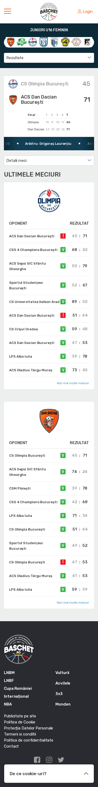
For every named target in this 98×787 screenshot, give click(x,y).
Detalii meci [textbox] (16, 160)
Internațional (16, 696)
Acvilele (62, 683)
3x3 (59, 693)
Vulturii (62, 672)
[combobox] (49, 58)
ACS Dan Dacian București (39, 99)
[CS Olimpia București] (33, 41)
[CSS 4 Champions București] (65, 41)
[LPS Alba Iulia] (76, 41)
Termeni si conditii (20, 734)
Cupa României (18, 688)
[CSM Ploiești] (55, 41)
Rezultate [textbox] (15, 57)
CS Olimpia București (44, 83)
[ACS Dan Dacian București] (11, 41)
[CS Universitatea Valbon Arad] (44, 41)
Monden (62, 704)
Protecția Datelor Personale (28, 728)
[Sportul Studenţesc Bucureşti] (87, 41)
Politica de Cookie (19, 722)
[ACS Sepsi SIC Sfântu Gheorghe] (22, 41)
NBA (8, 704)
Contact (11, 746)
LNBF (9, 680)
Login (88, 11)
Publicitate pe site (20, 716)
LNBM (9, 672)
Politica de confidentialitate (28, 740)
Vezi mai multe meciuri (73, 383)
